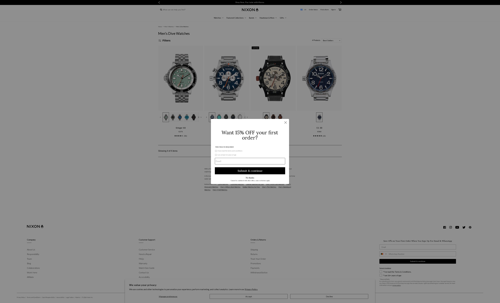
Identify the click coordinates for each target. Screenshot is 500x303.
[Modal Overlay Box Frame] (250, 151)
